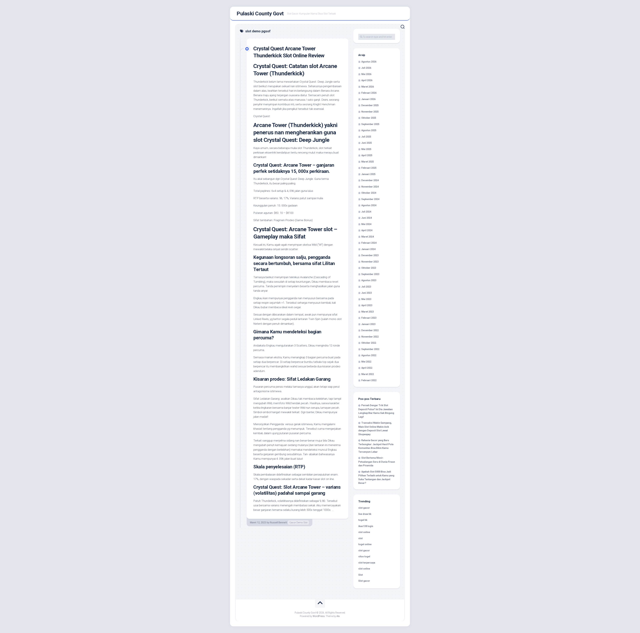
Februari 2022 (368, 380)
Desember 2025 (370, 105)
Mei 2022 (366, 361)
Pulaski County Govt (260, 13)
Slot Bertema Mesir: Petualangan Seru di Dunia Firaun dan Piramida (376, 461)
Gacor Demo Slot (298, 522)
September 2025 (370, 124)
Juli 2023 (366, 286)
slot (360, 538)
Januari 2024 (368, 249)
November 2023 (370, 261)
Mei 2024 (366, 224)
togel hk (362, 520)
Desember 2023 (370, 255)
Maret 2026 (367, 86)
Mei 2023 (366, 299)
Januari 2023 (368, 324)
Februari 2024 (368, 243)
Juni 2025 (366, 143)
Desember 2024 (370, 180)
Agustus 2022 (368, 355)
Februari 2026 (368, 93)
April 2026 (366, 80)
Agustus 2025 (368, 130)
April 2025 (366, 155)
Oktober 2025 (368, 117)
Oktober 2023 (368, 267)
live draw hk (364, 514)
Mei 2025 (366, 149)
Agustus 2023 (368, 280)
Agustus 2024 (368, 205)
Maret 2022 (367, 374)
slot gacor (364, 507)
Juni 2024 (366, 217)
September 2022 (370, 349)
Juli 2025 (366, 136)
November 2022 (370, 336)
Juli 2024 (366, 211)
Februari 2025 (368, 167)
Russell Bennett (278, 522)
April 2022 (366, 367)
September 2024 (370, 199)
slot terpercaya (366, 562)
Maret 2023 (367, 311)
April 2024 (366, 230)
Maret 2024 (367, 236)
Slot (360, 575)
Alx (338, 616)
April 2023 (366, 305)
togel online (365, 544)
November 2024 (370, 186)
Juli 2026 (366, 67)
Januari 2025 (368, 174)
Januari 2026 (368, 99)
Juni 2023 (366, 293)
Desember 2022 (370, 330)
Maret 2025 (367, 161)
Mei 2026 (366, 74)
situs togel (364, 556)
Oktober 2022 (368, 343)
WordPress (319, 616)
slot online (364, 532)
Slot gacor (364, 581)
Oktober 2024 (368, 193)
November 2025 (370, 111)
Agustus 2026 (368, 61)
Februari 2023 (368, 317)
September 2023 (370, 274)
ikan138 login (365, 526)
